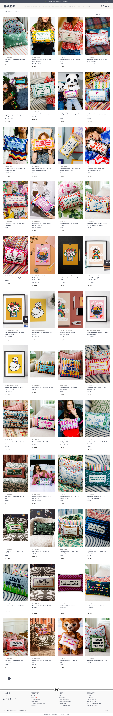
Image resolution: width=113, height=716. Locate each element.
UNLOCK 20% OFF (41, 373)
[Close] (85, 340)
